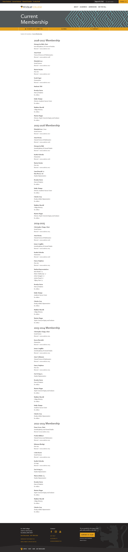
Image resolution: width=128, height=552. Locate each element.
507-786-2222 (34, 535)
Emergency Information (28, 539)
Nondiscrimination (55, 541)
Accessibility (53, 538)
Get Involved (40, 549)
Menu (65, 29)
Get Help (52, 536)
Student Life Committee (35, 29)
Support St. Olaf (87, 535)
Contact (95, 29)
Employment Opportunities (28, 541)
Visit (29, 549)
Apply (25, 549)
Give (33, 549)
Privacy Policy (83, 540)
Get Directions (25, 535)
